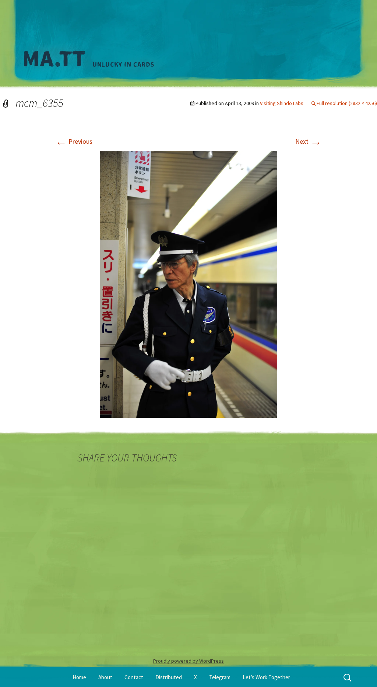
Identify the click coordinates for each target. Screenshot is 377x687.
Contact (133, 677)
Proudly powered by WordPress (188, 661)
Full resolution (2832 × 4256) (347, 103)
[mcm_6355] (188, 283)
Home (79, 677)
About (105, 677)
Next (308, 141)
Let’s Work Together (266, 677)
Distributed (168, 677)
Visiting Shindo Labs (281, 103)
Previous (73, 141)
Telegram (219, 677)
